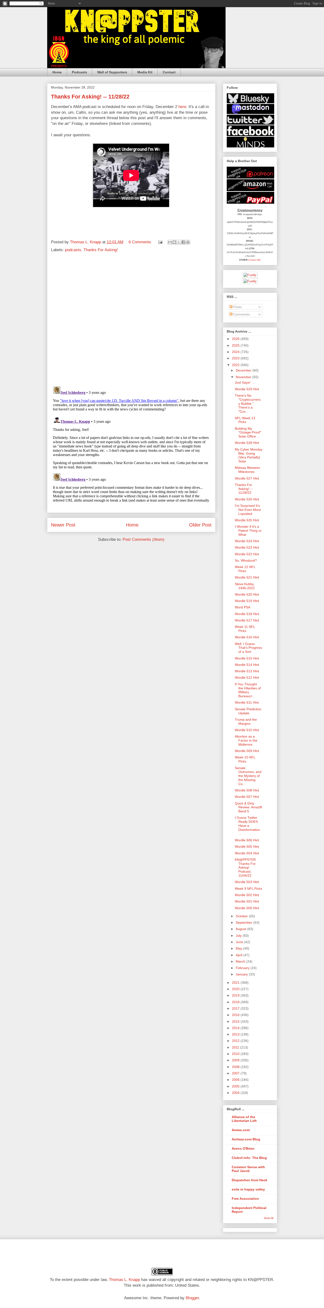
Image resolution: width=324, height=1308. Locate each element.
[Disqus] (131, 320)
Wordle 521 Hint (247, 577)
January (242, 974)
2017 (236, 1008)
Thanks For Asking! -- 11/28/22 (244, 489)
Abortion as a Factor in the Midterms (246, 740)
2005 (236, 1086)
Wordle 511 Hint (247, 702)
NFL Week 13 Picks (245, 420)
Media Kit (145, 72)
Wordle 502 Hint (247, 895)
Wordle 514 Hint (247, 665)
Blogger (192, 1298)
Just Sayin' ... (245, 382)
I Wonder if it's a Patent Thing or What (248, 530)
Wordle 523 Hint (247, 547)
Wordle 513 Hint (247, 671)
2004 (236, 1093)
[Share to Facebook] (183, 242)
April (239, 955)
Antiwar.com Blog (246, 1139)
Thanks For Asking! (100, 250)
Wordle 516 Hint (247, 637)
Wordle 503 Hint (247, 882)
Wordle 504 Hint (247, 853)
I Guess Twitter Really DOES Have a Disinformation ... (247, 825)
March (241, 961)
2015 (236, 1021)
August (241, 929)
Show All (268, 1218)
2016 (236, 1015)
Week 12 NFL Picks (245, 569)
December (244, 370)
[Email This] (169, 242)
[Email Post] (160, 242)
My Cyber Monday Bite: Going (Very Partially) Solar (248, 455)
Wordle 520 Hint (247, 594)
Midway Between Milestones (247, 470)
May (239, 948)
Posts (237, 307)
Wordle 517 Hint (247, 620)
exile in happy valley (248, 1189)
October (242, 916)
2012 (236, 1041)
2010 (236, 1054)
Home (57, 72)
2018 (236, 1002)
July (239, 935)
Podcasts (79, 72)
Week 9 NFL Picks (248, 888)
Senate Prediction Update (248, 711)
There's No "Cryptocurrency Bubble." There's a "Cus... (248, 403)
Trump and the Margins (246, 721)
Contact (169, 72)
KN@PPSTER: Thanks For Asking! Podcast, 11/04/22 (246, 867)
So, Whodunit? (246, 560)
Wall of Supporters (112, 72)
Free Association (245, 1198)
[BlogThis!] (174, 242)
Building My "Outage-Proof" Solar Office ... (248, 432)
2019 (236, 995)
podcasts (73, 250)
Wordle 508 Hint (247, 790)
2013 (236, 1034)
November (244, 377)
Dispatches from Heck (249, 1180)
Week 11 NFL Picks (245, 629)
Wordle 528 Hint (247, 443)
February (243, 968)
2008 (236, 1067)
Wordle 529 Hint (247, 389)
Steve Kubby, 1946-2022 (245, 586)
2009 (236, 1060)
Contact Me (254, 260)
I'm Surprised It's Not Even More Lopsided (248, 510)
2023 (236, 358)
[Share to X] (178, 242)
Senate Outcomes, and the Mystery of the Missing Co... (248, 776)
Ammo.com (241, 1130)
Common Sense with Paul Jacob (248, 1169)
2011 (236, 1047)
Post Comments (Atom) (143, 539)
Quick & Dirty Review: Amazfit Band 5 (248, 807)
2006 (236, 1080)
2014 (236, 1028)
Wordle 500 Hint (247, 908)
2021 (236, 982)
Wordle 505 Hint (247, 846)
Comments (241, 314)
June (240, 942)
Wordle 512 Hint (247, 677)
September (244, 922)
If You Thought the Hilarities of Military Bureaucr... (248, 690)
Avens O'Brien (243, 1148)
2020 (236, 989)
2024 (236, 352)
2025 (236, 345)
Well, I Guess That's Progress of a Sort (248, 648)
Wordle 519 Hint (247, 601)
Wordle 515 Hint (247, 658)
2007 (236, 1073)
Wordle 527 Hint (247, 478)
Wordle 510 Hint (247, 730)
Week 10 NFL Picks (245, 759)
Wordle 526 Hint (247, 499)
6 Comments (140, 242)
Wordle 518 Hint (247, 614)
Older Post (200, 524)
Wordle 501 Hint (247, 901)
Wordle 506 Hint (247, 840)
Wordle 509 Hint (247, 751)
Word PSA (242, 607)
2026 (236, 339)
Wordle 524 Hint (247, 541)
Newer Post (63, 524)
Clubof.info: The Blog (249, 1158)
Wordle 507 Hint (247, 797)
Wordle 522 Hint (247, 554)
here (182, 106)
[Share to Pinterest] (187, 242)
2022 (236, 365)
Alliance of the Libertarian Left (244, 1119)
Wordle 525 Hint (247, 520)
